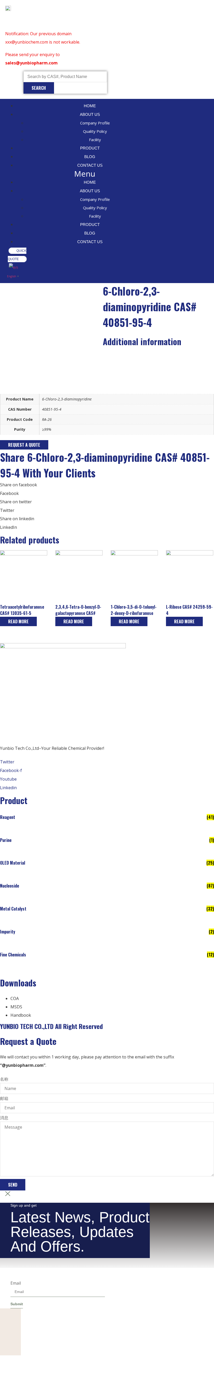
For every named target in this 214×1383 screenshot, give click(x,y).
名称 (4, 1079)
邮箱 (4, 1098)
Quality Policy (95, 131)
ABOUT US (90, 114)
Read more (18, 621)
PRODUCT (90, 148)
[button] (84, 174)
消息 (4, 1118)
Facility (95, 139)
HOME (90, 106)
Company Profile (95, 122)
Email (15, 1283)
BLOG (89, 156)
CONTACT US (90, 165)
